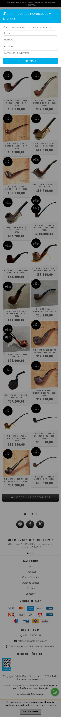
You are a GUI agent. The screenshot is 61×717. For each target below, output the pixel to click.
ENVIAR (30, 60)
